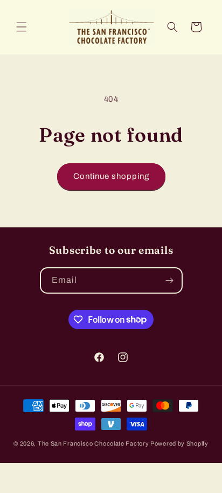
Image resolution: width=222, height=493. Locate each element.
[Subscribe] (170, 280)
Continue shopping (111, 176)
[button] (21, 27)
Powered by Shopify (179, 443)
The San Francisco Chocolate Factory (94, 443)
